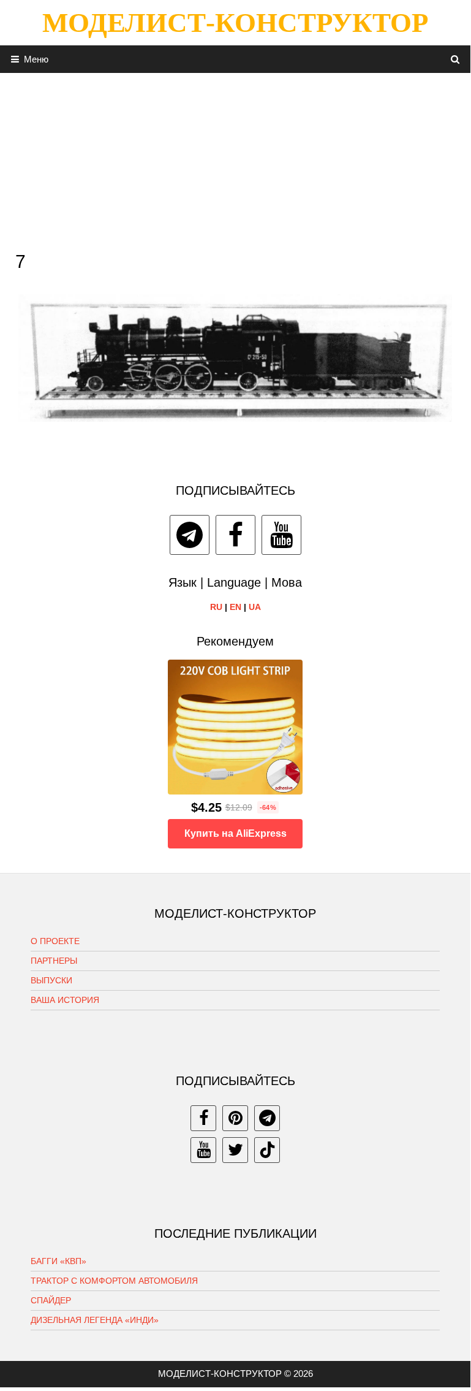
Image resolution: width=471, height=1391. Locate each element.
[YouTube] (281, 535)
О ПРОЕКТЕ (55, 941)
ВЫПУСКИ (51, 980)
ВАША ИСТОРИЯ (65, 1000)
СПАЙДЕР (51, 1300)
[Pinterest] (235, 1118)
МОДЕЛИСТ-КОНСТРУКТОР (235, 22)
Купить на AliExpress (235, 833)
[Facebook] (235, 535)
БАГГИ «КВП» (58, 1261)
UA (255, 607)
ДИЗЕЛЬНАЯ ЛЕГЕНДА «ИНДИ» (95, 1320)
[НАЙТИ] (455, 59)
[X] (235, 1150)
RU (216, 607)
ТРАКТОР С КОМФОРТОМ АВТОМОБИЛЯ (114, 1281)
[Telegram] (189, 535)
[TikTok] (267, 1150)
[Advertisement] (235, 159)
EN (235, 607)
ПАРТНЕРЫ (54, 961)
